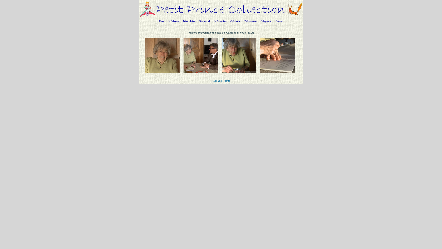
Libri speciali (204, 21)
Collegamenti (266, 21)
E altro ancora (250, 21)
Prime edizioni (189, 21)
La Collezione (174, 21)
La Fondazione (220, 21)
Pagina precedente (221, 81)
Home (161, 21)
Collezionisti (235, 21)
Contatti (279, 21)
